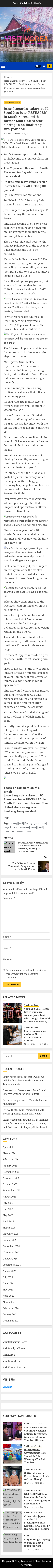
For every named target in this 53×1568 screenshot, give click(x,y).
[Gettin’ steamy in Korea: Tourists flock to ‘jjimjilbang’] (12, 1476)
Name (7, 936)
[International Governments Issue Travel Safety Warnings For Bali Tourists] (12, 1454)
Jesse (36, 823)
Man (15, 827)
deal (21, 823)
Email (7, 948)
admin (9, 134)
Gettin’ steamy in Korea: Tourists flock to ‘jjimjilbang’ (36, 1476)
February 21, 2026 (35, 1044)
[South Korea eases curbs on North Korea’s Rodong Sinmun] (12, 1035)
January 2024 (10, 1314)
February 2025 (11, 1233)
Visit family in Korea (14, 1348)
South (7, 831)
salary (33, 827)
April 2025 (8, 1221)
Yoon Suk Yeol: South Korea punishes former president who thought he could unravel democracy (37, 1015)
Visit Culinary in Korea (15, 1342)
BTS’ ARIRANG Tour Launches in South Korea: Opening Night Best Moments (37, 1499)
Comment (9, 898)
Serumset (7, 1386)
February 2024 (11, 1308)
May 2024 (8, 1289)
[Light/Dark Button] (38, 66)
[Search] (44, 66)
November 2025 (11, 1178)
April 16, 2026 (33, 1483)
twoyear (20, 831)
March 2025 (9, 1227)
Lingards (8, 827)
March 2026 (9, 1153)
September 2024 (11, 1264)
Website (7, 959)
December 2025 (11, 1171)
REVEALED (24, 827)
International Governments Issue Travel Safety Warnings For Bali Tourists (24, 1092)
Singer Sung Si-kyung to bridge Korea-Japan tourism (37, 1543)
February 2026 (11, 1159)
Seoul (40, 827)
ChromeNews (41, 1561)
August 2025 (9, 1196)
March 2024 (9, 1302)
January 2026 (10, 1165)
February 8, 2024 (23, 134)
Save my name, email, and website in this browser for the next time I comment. (26, 974)
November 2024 (11, 1252)
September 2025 (11, 1190)
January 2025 (10, 1240)
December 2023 (11, 1320)
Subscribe (49, 66)
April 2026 (8, 1147)
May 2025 (8, 1215)
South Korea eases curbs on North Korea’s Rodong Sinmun (35, 1035)
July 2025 (8, 1202)
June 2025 (8, 1209)
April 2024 (8, 1295)
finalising (28, 823)
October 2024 (10, 1258)
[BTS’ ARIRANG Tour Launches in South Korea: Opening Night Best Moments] (12, 1498)
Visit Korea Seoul (12, 103)
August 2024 (9, 1271)
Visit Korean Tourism (14, 1367)
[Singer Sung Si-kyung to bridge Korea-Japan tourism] (12, 1542)
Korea (43, 823)
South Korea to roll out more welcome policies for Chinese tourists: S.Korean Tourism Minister (23, 1080)
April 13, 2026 (33, 1550)
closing (14, 823)
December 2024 (11, 1246)
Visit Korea (9, 1354)
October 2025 (10, 1184)
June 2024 (8, 1283)
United (28, 831)
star (13, 831)
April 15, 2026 (33, 1507)
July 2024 (8, 1277)
